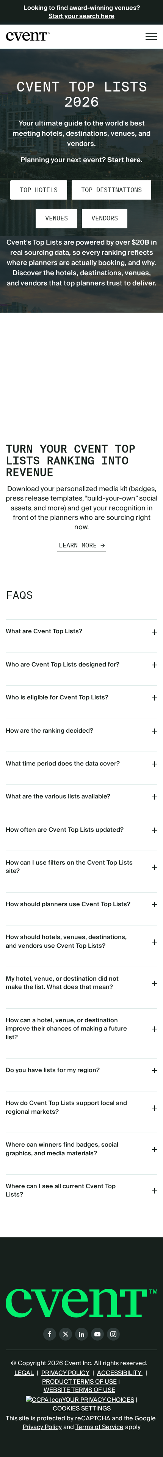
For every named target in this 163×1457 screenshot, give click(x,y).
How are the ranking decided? (49, 730)
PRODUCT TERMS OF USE (79, 1382)
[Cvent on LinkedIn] (81, 1334)
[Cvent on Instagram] (113, 1334)
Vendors (104, 218)
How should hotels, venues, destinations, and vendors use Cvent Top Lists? (66, 941)
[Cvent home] (28, 36)
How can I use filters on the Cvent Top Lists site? (69, 866)
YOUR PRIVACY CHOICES (98, 1400)
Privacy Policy (42, 1427)
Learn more (78, 545)
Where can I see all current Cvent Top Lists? (61, 1190)
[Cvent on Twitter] (65, 1334)
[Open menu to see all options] (151, 36)
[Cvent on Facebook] (49, 1334)
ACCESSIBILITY (120, 1373)
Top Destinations (111, 190)
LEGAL (24, 1373)
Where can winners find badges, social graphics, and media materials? (62, 1148)
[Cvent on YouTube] (97, 1334)
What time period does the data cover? (63, 763)
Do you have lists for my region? (53, 1070)
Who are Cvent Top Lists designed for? (62, 664)
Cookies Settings (82, 1408)
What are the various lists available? (58, 796)
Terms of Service (99, 1427)
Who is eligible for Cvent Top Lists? (57, 697)
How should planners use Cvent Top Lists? (68, 904)
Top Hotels (39, 190)
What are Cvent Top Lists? (44, 631)
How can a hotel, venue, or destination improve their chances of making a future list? (66, 1029)
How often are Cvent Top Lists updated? (65, 830)
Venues (56, 218)
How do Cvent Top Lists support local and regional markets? (66, 1107)
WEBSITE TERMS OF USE (79, 1390)
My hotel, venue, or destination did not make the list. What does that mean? (62, 982)
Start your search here (81, 16)
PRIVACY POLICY (65, 1373)
